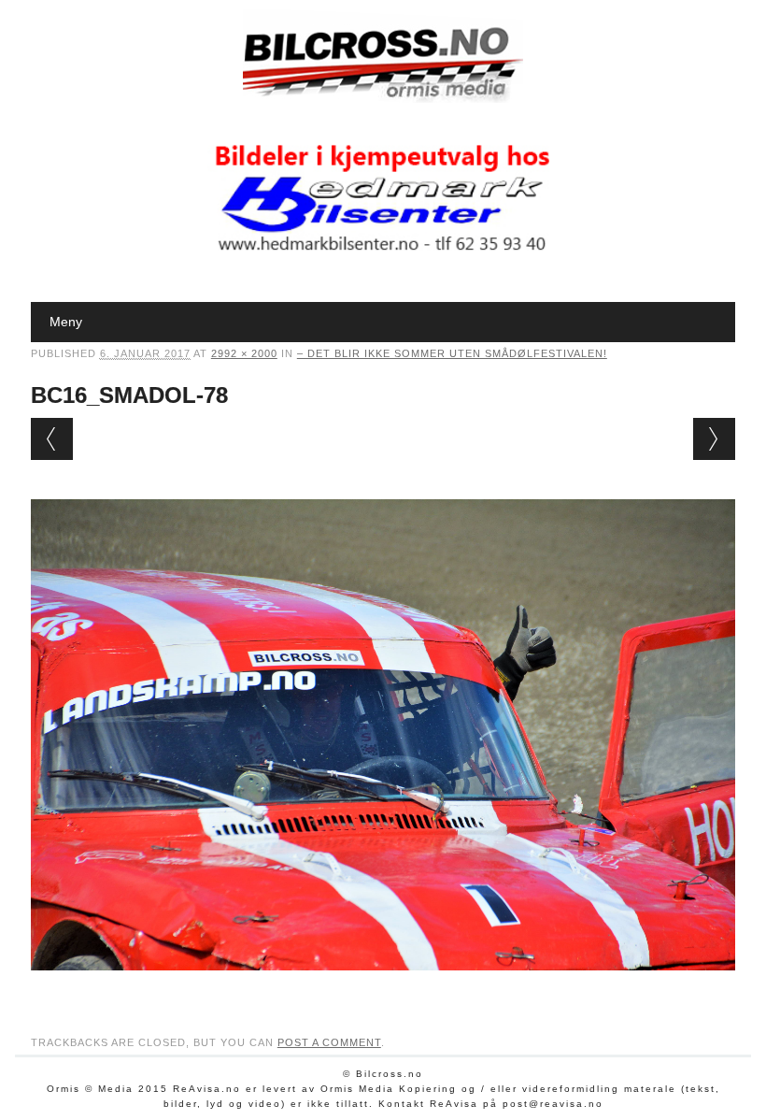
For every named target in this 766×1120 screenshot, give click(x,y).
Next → (714, 439)
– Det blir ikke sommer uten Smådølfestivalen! (452, 353)
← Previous (52, 439)
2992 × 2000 (244, 353)
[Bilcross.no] (383, 98)
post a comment (329, 1042)
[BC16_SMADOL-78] (383, 988)
